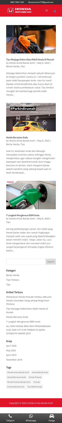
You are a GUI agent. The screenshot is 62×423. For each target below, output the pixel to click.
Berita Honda (12, 66)
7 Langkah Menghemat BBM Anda (22, 215)
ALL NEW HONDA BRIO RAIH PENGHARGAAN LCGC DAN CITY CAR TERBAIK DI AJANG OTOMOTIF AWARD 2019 (28, 330)
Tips (23, 66)
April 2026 (11, 345)
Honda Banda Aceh (40, 372)
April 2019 (11, 355)
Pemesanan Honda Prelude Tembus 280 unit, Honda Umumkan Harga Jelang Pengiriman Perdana (29, 300)
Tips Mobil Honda (34, 386)
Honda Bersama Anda (17, 137)
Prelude (36, 382)
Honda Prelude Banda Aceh (18, 382)
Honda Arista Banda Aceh (22, 62)
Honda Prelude (35, 377)
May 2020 (11, 350)
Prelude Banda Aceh (15, 386)
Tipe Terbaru (12, 279)
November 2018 (14, 359)
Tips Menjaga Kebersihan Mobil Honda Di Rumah (30, 59)
